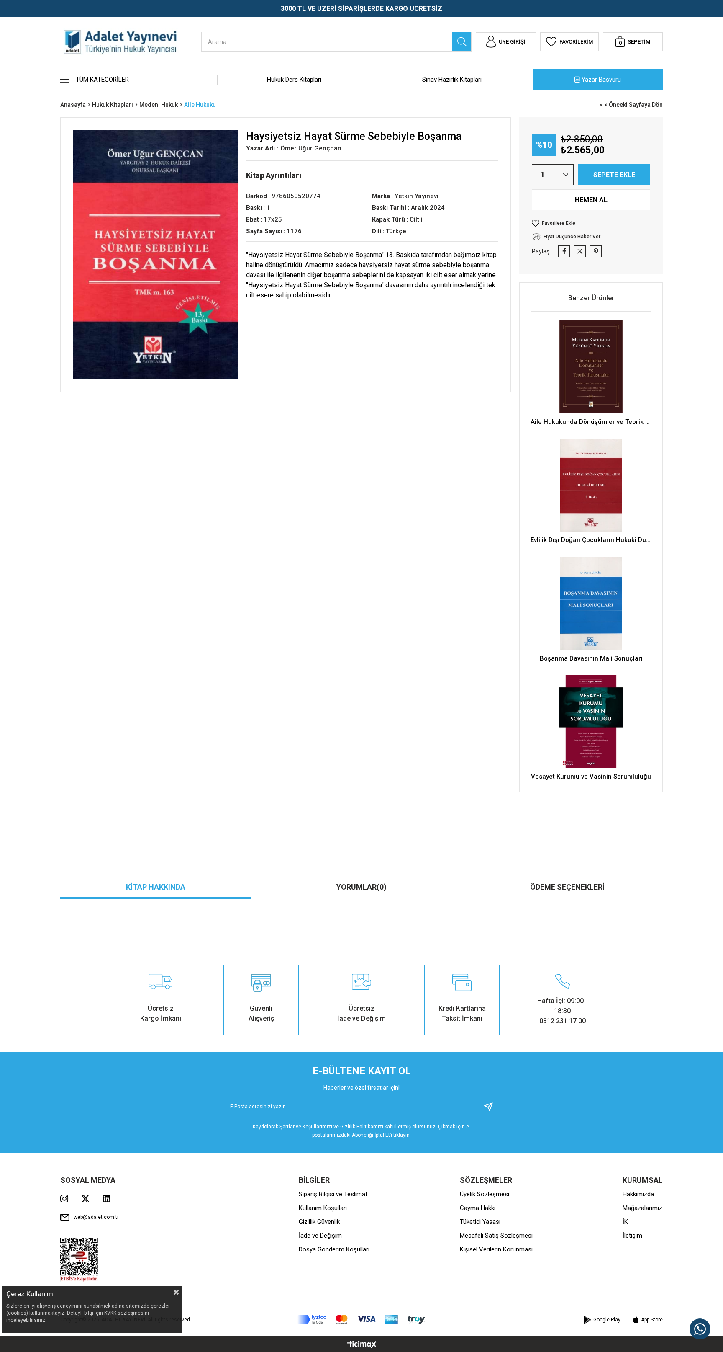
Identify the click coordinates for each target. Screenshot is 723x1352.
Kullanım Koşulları (323, 1208)
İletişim (632, 1235)
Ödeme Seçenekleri (567, 886)
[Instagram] (64, 1198)
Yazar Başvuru (601, 79)
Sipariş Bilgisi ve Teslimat (333, 1194)
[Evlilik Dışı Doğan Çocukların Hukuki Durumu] (591, 485)
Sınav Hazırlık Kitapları (452, 79)
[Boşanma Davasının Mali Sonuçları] (591, 603)
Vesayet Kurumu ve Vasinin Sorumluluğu (591, 776)
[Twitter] (85, 1198)
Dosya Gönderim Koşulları (334, 1249)
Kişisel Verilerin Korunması (496, 1249)
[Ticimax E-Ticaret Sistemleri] (362, 1345)
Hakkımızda (638, 1194)
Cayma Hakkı (477, 1208)
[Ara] (461, 41)
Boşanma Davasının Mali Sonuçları (591, 658)
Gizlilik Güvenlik (319, 1222)
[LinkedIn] (106, 1198)
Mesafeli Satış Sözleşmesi (496, 1235)
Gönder (485, 1107)
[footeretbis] (79, 1260)
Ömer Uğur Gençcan (310, 148)
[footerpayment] (361, 1319)
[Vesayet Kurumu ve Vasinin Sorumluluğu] (591, 722)
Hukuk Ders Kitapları (294, 79)
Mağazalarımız (642, 1208)
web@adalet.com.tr (96, 1217)
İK (625, 1222)
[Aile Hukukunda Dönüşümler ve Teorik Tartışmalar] (591, 366)
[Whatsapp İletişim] (700, 1329)
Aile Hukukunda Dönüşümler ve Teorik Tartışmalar (591, 422)
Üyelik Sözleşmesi (484, 1194)
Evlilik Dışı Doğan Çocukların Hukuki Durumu (591, 540)
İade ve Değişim (320, 1235)
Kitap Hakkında (155, 886)
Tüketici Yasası (480, 1222)
